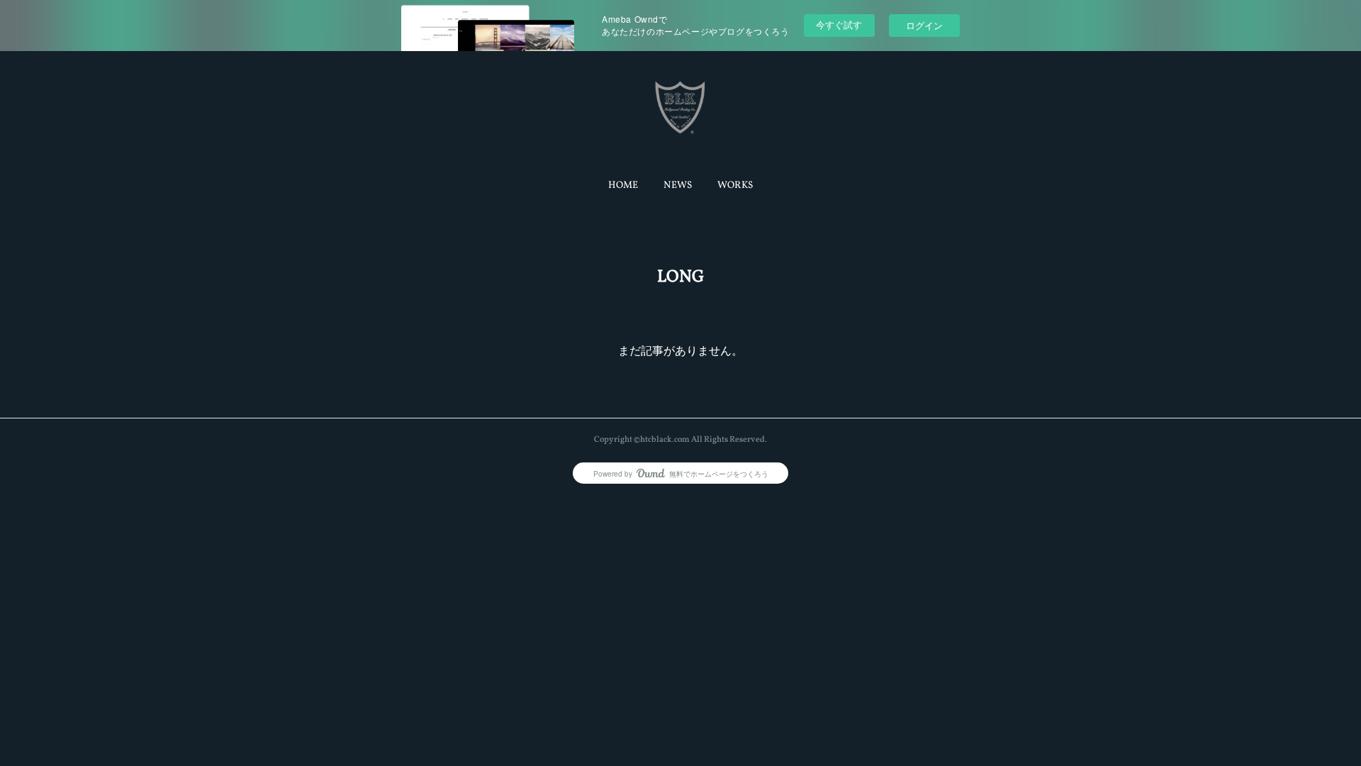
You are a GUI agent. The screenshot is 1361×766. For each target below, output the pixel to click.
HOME (623, 185)
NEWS (677, 185)
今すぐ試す (839, 24)
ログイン (924, 25)
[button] (623, 186)
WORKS (735, 185)
